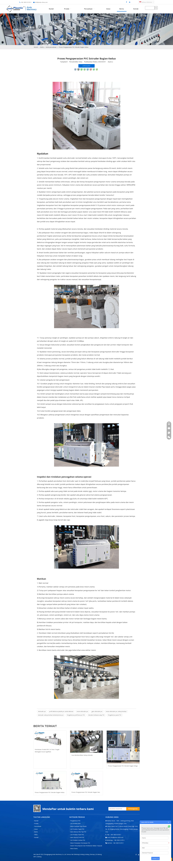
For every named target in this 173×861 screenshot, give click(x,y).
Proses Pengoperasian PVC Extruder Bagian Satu (85, 792)
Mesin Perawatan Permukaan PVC (80, 843)
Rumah (36, 821)
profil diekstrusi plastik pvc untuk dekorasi (61, 711)
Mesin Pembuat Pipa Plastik (78, 826)
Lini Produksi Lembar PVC (77, 840)
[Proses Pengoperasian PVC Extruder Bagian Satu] (86, 780)
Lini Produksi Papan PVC (77, 829)
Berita (36, 832)
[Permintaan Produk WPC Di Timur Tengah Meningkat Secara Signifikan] (49, 739)
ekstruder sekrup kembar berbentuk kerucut (51, 715)
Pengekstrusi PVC (75, 821)
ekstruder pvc (42, 711)
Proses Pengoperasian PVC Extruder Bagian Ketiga (123, 766)
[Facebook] (126, 2)
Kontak (36, 837)
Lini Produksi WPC (75, 823)
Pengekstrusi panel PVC (115, 715)
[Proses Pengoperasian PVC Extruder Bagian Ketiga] (123, 747)
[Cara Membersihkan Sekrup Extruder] (86, 742)
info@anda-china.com (41, 2)
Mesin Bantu (74, 848)
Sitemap (92, 854)
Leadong (38, 856)
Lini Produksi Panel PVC (77, 834)
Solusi (36, 829)
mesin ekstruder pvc (82, 711)
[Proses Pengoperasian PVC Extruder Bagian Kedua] (49, 780)
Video (35, 834)
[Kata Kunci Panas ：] (156, 7)
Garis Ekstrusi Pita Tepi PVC (78, 832)
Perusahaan (37, 826)
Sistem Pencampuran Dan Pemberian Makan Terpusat (86, 846)
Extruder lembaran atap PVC (96, 715)
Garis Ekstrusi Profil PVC (77, 837)
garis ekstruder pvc (97, 711)
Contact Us (155, 858)
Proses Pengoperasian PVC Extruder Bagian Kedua (49, 792)
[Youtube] (129, 2)
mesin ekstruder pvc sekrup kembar (116, 711)
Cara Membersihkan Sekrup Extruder (82, 755)
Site (112, 62)
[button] (155, 822)
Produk (36, 823)
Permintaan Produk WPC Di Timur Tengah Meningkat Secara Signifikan (47, 751)
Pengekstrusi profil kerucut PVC (76, 715)
